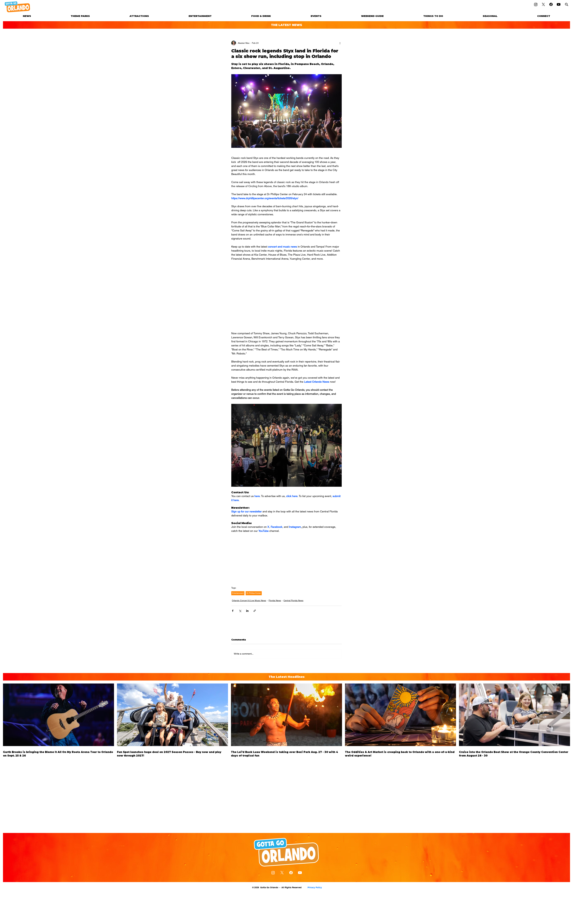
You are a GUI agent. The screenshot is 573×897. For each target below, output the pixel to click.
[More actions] (340, 43)
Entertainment (238, 593)
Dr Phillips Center (254, 593)
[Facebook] (551, 4)
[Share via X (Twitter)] (240, 610)
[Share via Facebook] (232, 610)
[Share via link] (254, 610)
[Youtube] (558, 4)
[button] (80, 16)
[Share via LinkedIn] (247, 610)
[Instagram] (536, 4)
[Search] (567, 4)
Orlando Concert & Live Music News (249, 600)
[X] (543, 4)
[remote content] (286, 286)
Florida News (275, 600)
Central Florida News (293, 600)
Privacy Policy (315, 887)
